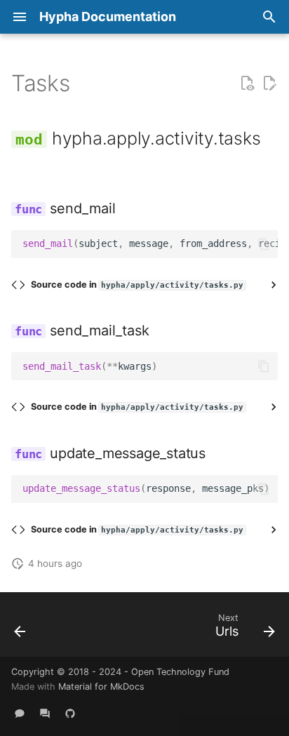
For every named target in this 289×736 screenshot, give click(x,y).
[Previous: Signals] (20, 628)
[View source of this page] (246, 83)
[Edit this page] (269, 83)
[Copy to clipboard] (263, 244)
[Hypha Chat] (19, 713)
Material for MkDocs (101, 686)
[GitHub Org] (70, 713)
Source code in (137, 284)
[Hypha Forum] (45, 713)
